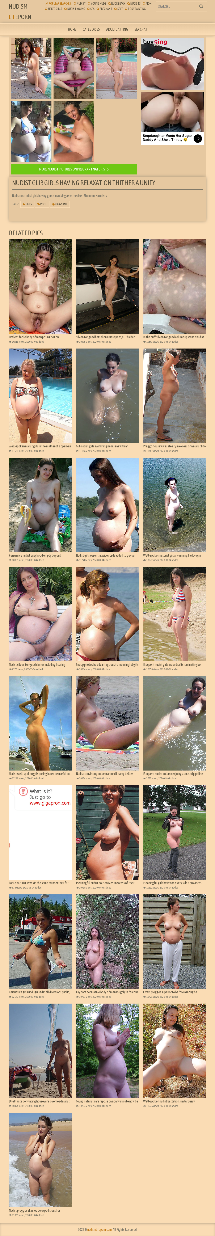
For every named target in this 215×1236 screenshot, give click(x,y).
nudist (81, 3)
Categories (91, 29)
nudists (135, 3)
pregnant (105, 8)
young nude (98, 3)
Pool (43, 204)
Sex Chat (141, 29)
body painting (137, 8)
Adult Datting (117, 29)
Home (72, 29)
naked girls (55, 8)
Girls (28, 204)
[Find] (201, 6)
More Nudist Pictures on (74, 169)
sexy (120, 8)
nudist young (76, 8)
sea (92, 8)
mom (149, 3)
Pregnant (61, 204)
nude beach (118, 3)
